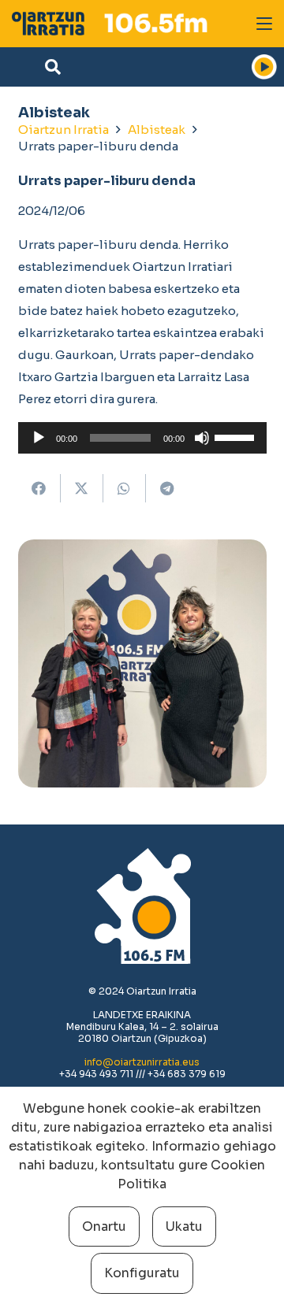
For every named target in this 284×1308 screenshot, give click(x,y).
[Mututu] (202, 438)
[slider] (237, 436)
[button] (264, 23)
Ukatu (184, 1226)
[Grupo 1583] (48, 23)
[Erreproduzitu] (39, 438)
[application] (142, 438)
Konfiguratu (142, 1273)
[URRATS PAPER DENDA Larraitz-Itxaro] (142, 663)
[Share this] (39, 488)
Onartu (104, 1226)
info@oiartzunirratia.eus (142, 1062)
